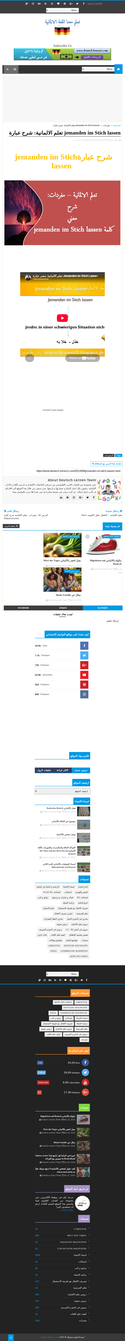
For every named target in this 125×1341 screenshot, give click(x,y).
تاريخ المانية (83, 903)
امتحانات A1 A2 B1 (51, 892)
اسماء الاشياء (68, 887)
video (54, 951)
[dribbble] (51, 3)
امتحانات (67, 892)
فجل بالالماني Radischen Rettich (61, 808)
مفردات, (77, 140)
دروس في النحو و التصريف (50, 929)
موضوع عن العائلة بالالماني (64, 821)
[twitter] (77, 3)
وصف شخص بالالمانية (66, 834)
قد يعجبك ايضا (112, 526)
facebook (23, 608)
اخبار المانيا (83, 887)
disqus (63, 608)
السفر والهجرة (82, 892)
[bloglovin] (58, 3)
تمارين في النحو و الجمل (77, 919)
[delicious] (26, 3)
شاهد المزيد (9, 526)
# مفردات (108, 455)
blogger (103, 608)
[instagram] (32, 3)
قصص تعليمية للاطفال (78, 935)
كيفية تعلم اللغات (58, 935)
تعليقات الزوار (44, 770)
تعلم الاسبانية (48, 908)
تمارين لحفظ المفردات (53, 919)
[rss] (45, 3)
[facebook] (83, 3)
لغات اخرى (42, 935)
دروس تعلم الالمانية (72, 571)
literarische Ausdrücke (74, 951)
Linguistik (54, 946)
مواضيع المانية (72, 940)
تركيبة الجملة (68, 903)
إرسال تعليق (112, 621)
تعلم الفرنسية (82, 913)
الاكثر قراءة (62, 770)
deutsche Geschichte (76, 946)
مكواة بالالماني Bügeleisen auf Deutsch (105, 562)
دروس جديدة (81, 770)
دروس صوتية (62, 924)
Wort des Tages (112, 536)
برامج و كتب (43, 897)
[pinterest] (64, 3)
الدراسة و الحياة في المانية (48, 887)
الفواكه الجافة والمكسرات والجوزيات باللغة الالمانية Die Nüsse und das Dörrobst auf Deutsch (57, 850)
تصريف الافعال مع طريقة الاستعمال (73, 908)
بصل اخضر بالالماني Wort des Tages (62, 560)
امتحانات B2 (82, 897)
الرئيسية (117, 125)
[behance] (39, 3)
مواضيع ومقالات (55, 940)
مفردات (106, 125)
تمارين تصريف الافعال (63, 913)
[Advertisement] (95, 98)
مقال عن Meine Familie (68, 595)
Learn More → (65, 1210)
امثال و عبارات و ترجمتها (62, 897)
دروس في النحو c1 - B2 (77, 929)
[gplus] (71, 3)
